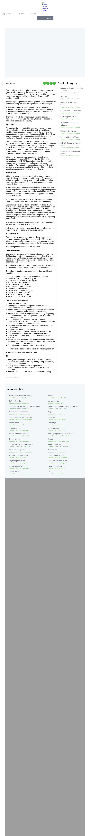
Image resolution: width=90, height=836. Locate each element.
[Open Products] (25, 14)
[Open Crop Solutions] (13, 14)
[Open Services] (37, 14)
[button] (44, 83)
